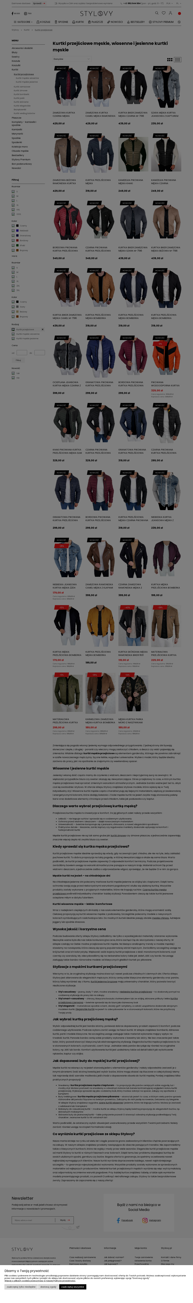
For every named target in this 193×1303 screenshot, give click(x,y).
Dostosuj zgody (48, 1286)
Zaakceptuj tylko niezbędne (21, 1286)
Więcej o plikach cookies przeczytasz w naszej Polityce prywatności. (40, 1280)
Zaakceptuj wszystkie (72, 1286)
